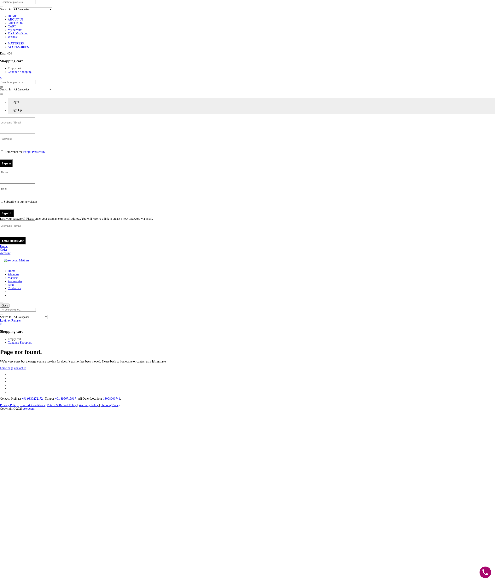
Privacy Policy (9, 405)
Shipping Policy (110, 405)
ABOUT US (16, 19)
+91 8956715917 (65, 398)
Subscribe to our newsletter (20, 201)
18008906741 (111, 398)
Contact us (14, 288)
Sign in (6, 163)
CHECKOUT (16, 23)
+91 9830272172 (32, 398)
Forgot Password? (34, 151)
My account (15, 29)
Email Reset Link (13, 240)
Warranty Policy (89, 405)
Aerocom (28, 408)
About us (13, 274)
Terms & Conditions (32, 405)
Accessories (15, 281)
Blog (11, 284)
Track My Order (18, 33)
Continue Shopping (20, 71)
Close (5, 305)
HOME (12, 16)
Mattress (13, 277)
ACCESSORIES (18, 46)
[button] (1, 78)
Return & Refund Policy (62, 405)
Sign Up (7, 213)
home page (6, 368)
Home (11, 270)
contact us (20, 368)
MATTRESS (16, 43)
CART (12, 26)
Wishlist (12, 36)
